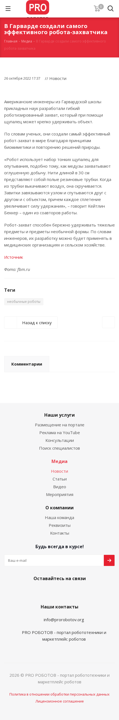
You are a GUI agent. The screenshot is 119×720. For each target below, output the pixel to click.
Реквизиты (60, 525)
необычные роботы (23, 301)
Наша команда (59, 517)
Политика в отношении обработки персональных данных (59, 694)
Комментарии (26, 364)
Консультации (59, 440)
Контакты (59, 533)
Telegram (44, 591)
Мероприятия (59, 494)
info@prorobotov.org (64, 619)
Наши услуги (59, 415)
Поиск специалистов (59, 448)
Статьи (60, 479)
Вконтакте (30, 591)
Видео (59, 486)
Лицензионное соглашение (59, 701)
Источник (13, 257)
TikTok (85, 591)
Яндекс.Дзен (71, 591)
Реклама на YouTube (59, 432)
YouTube (58, 591)
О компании (59, 508)
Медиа (59, 461)
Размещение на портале (59, 424)
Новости (59, 471)
